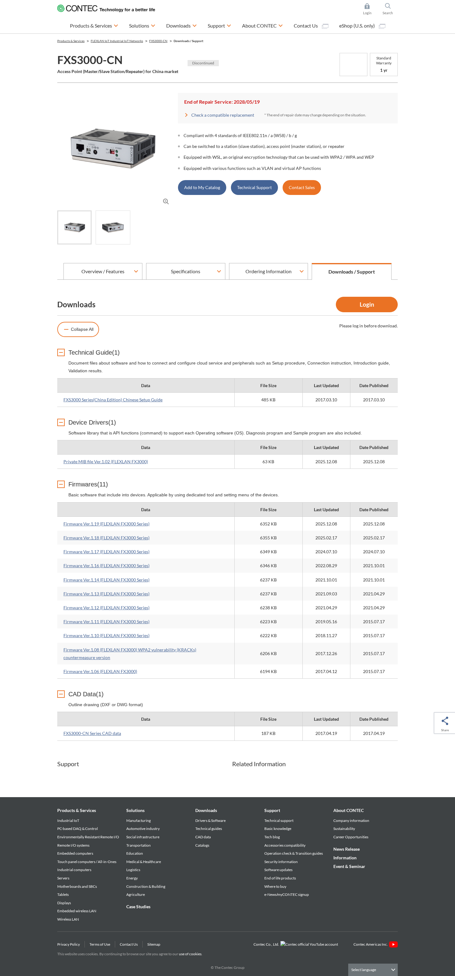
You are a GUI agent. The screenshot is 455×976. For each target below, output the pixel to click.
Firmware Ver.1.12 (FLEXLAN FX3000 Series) (106, 607)
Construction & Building (145, 886)
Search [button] (390, 9)
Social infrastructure (142, 837)
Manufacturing (138, 820)
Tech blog (272, 837)
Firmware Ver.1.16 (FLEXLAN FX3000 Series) (106, 565)
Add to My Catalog (202, 187)
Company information (351, 820)
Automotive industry (143, 828)
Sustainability (344, 828)
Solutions (135, 810)
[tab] (74, 227)
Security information (281, 861)
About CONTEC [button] (262, 25)
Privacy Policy (68, 944)
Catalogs (202, 845)
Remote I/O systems (73, 845)
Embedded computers (75, 853)
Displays (64, 902)
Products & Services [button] (94, 25)
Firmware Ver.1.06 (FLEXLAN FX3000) (100, 671)
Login (367, 304)
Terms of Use (99, 944)
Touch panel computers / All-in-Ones (86, 861)
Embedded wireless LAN (76, 911)
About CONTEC (348, 810)
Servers (63, 878)
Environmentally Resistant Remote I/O (88, 837)
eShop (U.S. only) (357, 25)
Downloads (206, 810)
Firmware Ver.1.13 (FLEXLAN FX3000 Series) (106, 593)
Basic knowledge (277, 828)
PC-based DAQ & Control (77, 828)
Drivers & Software (210, 820)
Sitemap (153, 944)
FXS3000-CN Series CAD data (92, 733)
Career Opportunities (350, 837)
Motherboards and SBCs (77, 886)
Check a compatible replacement (222, 115)
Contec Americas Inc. (371, 944)
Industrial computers (74, 869)
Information (345, 857)
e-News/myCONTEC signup (286, 894)
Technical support (278, 820)
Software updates (278, 869)
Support (272, 810)
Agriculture (135, 894)
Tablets (63, 894)
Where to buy (275, 886)
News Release (346, 849)
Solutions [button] (142, 25)
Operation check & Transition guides (293, 853)
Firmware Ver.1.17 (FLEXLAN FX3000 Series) (106, 551)
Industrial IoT (68, 820)
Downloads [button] (181, 25)
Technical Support (254, 187)
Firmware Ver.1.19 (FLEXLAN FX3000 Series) (106, 523)
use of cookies (190, 954)
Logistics (133, 869)
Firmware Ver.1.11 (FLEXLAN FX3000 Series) (106, 621)
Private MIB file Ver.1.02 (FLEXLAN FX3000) (105, 461)
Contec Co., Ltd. (267, 944)
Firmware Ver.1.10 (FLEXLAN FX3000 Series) (106, 635)
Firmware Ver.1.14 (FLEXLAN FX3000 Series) (106, 579)
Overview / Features (102, 271)
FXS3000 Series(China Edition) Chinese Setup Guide (112, 399)
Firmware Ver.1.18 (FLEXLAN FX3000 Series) (106, 537)
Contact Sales (302, 187)
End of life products (280, 878)
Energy (132, 878)
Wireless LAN (68, 919)
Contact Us (306, 25)
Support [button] (219, 25)
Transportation (138, 845)
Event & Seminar (349, 866)
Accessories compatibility (285, 845)
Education (134, 853)
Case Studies (138, 906)
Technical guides (208, 828)
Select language (363, 969)
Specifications (185, 271)
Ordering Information (268, 271)
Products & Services (76, 810)
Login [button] (370, 9)
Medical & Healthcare (143, 861)
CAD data (203, 837)
